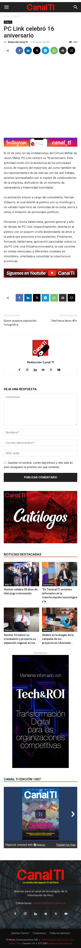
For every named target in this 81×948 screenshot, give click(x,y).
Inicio (6, 16)
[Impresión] (62, 50)
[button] (6, 7)
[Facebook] (19, 50)
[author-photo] (40, 357)
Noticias (8, 630)
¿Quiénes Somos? (20, 933)
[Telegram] (45, 50)
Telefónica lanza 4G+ (64, 320)
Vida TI (16, 16)
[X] (36, 50)
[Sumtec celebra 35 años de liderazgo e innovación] (21, 574)
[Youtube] (60, 370)
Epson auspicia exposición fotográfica (20, 322)
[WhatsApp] (54, 50)
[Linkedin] (28, 50)
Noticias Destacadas (22, 554)
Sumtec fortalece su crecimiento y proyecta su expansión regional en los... (20, 639)
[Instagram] (29, 370)
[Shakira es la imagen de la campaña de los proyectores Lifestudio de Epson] (59, 620)
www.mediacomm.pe (61, 943)
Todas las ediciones (60, 933)
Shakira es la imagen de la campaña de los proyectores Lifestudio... (58, 639)
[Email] (71, 50)
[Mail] (44, 370)
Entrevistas (48, 584)
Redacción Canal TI (18, 41)
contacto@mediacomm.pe (49, 903)
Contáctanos (39, 933)
